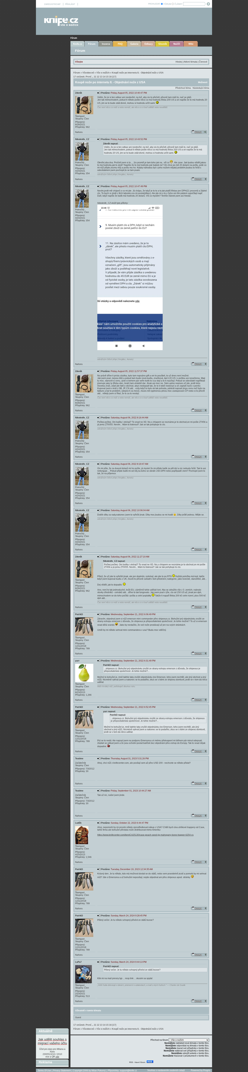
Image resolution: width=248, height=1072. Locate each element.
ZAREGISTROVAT (52, 4)
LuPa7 (78, 962)
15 (107, 76)
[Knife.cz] (61, 25)
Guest (78, 1017)
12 (98, 76)
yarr (77, 660)
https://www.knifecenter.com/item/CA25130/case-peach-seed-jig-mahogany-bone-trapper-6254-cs (145, 835)
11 (95, 76)
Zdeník (78, 93)
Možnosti (202, 82)
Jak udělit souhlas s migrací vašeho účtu (52, 1041)
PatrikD (79, 614)
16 (110, 76)
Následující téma (201, 88)
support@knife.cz (128, 1070)
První (88, 76)
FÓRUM (167, 4)
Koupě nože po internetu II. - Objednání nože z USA (138, 72)
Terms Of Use (44, 1070)
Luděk (78, 823)
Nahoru (79, 132)
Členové (203, 62)
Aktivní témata (190, 62)
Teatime (79, 758)
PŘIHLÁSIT (70, 4)
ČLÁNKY (178, 4)
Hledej (179, 62)
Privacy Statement (62, 1070)
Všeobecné (88, 72)
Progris (206, 1070)
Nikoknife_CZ (82, 139)
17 (114, 76)
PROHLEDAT (154, 4)
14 (104, 76)
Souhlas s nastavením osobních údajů (166, 1070)
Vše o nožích (102, 72)
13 (101, 76)
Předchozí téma (183, 88)
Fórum (73, 38)
